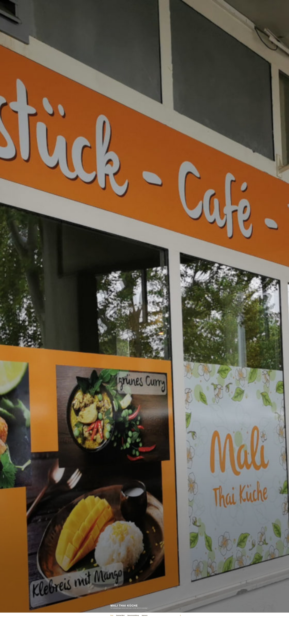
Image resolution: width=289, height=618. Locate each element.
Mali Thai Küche (124, 605)
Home (111, 615)
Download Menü (120, 615)
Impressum (144, 615)
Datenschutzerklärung (133, 615)
